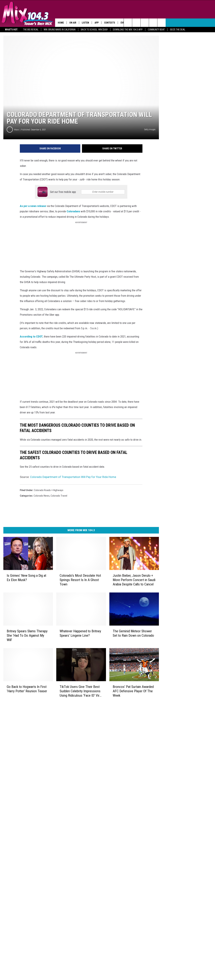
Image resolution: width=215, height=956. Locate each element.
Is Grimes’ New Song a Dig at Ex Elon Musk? (26, 577)
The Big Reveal (30, 29)
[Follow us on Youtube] (161, 22)
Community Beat (156, 29)
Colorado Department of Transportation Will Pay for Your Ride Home (73, 477)
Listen (85, 22)
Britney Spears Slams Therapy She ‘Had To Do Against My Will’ (27, 635)
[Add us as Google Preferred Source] (136, 22)
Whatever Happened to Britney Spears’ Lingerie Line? (80, 633)
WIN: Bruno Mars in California (60, 29)
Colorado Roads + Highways (48, 490)
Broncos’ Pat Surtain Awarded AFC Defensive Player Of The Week (133, 691)
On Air (72, 22)
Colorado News (42, 495)
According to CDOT (31, 336)
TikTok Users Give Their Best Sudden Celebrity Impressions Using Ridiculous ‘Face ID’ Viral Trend (81, 691)
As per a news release (33, 206)
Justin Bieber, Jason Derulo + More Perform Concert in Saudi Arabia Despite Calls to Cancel (134, 579)
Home (61, 22)
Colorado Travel (59, 495)
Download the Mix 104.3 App (128, 29)
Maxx (16, 129)
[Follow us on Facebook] (145, 22)
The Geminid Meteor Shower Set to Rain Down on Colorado (133, 633)
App (97, 22)
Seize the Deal (177, 29)
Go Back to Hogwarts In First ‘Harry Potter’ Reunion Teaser (27, 689)
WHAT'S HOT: (11, 29)
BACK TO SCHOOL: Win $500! (94, 29)
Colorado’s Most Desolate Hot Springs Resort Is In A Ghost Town (80, 579)
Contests (109, 22)
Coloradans (73, 211)
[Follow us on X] (153, 22)
